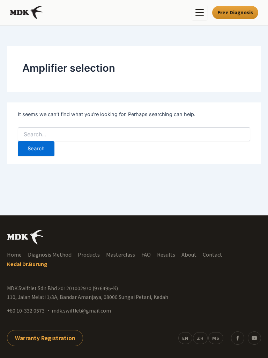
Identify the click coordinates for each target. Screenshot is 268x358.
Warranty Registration (45, 338)
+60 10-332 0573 (26, 310)
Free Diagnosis (235, 12)
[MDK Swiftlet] (26, 12)
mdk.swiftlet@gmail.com (81, 310)
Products (89, 254)
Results (166, 254)
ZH (200, 338)
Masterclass (120, 254)
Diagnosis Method (50, 254)
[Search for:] (134, 134)
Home (14, 254)
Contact (212, 254)
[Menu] (199, 12)
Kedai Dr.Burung (27, 264)
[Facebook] (237, 338)
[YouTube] (254, 338)
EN (185, 338)
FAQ (146, 254)
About (188, 254)
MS (215, 338)
